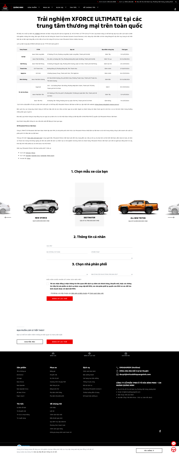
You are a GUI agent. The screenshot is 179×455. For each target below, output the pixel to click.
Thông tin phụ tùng (89, 382)
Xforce (33, 153)
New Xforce (20, 382)
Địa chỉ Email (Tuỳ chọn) (53, 251)
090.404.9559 (111, 2)
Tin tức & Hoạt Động (23, 414)
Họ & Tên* (49, 245)
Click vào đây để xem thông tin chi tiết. (45, 452)
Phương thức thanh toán (57, 425)
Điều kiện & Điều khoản (79, 293)
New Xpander (21, 385)
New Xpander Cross (22, 389)
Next (171, 217)
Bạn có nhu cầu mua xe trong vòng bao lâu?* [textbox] (104, 274)
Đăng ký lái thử (54, 389)
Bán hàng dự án (54, 385)
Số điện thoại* (95, 251)
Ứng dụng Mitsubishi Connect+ (92, 389)
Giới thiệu (53, 407)
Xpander (28, 155)
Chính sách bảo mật (97, 293)
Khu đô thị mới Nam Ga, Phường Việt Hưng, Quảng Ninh (155, 2)
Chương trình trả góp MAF (58, 382)
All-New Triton (21, 392)
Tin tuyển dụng (21, 418)
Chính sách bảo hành (89, 371)
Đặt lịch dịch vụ (87, 385)
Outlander (43, 155)
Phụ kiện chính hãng (56, 392)
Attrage (19, 378)
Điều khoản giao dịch (56, 418)
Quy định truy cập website (58, 421)
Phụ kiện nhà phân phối (57, 396)
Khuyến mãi (53, 375)
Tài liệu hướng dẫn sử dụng (91, 392)
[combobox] (89, 258)
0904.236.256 (129, 2)
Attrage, (28, 153)
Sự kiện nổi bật (21, 407)
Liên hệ (52, 411)
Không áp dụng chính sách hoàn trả (60, 432)
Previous (8, 217)
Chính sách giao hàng (56, 428)
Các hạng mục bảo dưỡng (91, 378)
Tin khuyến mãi (21, 411)
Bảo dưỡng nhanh (88, 375)
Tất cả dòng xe (21, 371)
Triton (28, 158)
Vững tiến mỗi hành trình (34, 138)
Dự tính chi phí (54, 378)
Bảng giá (52, 371)
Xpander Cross (35, 155)
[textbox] (89, 258)
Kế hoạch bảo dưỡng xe (90, 396)
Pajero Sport (50, 155)
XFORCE (37, 33)
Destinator (20, 375)
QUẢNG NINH (18, 7)
